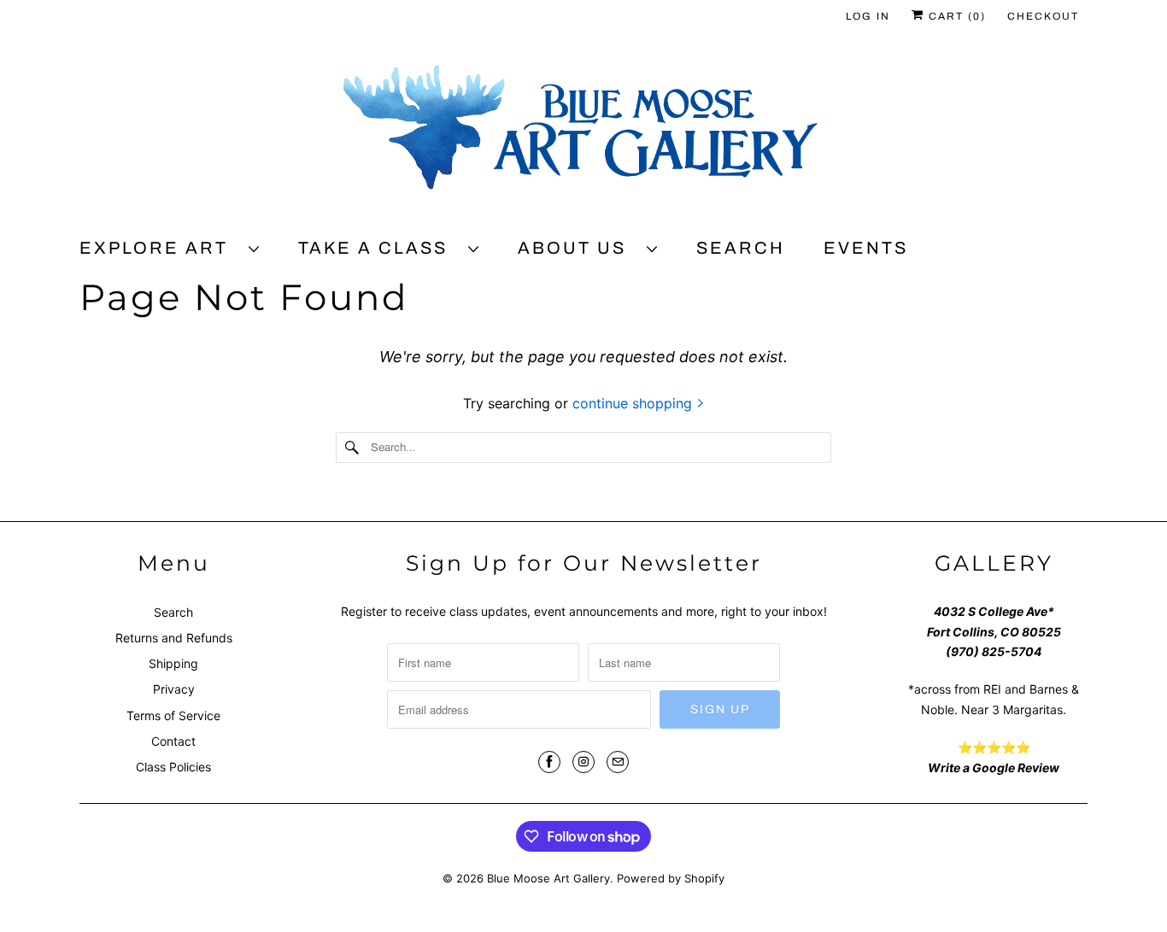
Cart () (955, 16)
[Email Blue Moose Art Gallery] (618, 762)
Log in (868, 16)
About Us (578, 247)
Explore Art (159, 247)
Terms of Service (173, 715)
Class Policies (173, 766)
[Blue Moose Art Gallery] (583, 134)
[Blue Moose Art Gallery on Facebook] (549, 762)
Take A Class (379, 247)
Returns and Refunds (173, 637)
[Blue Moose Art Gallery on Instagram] (583, 762)
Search (740, 247)
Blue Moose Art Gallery (548, 878)
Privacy (174, 689)
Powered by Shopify (670, 878)
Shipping (173, 663)
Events (866, 247)
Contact (173, 741)
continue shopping (634, 403)
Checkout (1043, 16)
